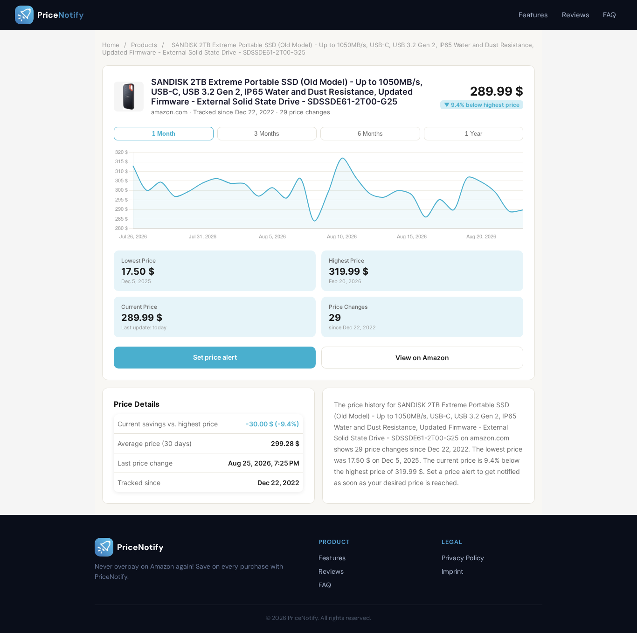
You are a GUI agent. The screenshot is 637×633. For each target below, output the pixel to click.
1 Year (473, 133)
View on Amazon (422, 358)
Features (533, 15)
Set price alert (215, 357)
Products (144, 45)
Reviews (575, 15)
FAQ (609, 15)
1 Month (163, 133)
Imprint (453, 571)
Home (110, 45)
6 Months (370, 133)
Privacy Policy (463, 558)
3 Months (266, 133)
